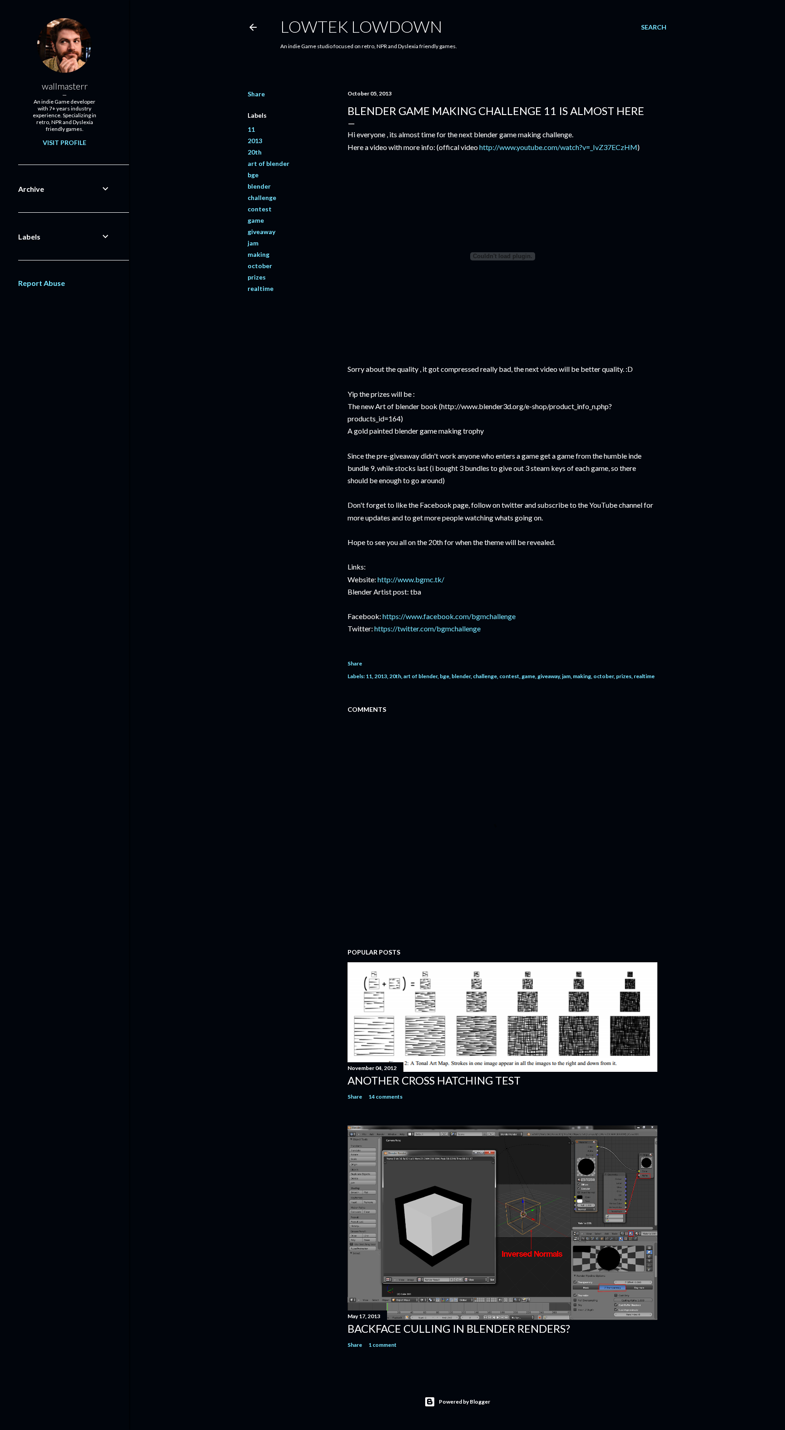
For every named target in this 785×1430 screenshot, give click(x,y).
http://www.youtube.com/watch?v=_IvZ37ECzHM (558, 147)
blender (259, 186)
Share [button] (256, 94)
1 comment (382, 1344)
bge (253, 175)
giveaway (261, 231)
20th (255, 152)
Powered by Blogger (464, 1401)
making (258, 254)
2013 (255, 141)
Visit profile (64, 142)
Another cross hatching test (434, 1080)
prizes (257, 277)
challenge (262, 197)
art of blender (268, 163)
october (260, 266)
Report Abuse (41, 283)
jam (253, 243)
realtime (260, 288)
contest (260, 209)
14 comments (385, 1096)
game (256, 220)
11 (251, 129)
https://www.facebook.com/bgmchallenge (449, 616)
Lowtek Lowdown (361, 26)
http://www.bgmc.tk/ (411, 579)
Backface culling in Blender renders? (459, 1328)
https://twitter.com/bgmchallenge (427, 628)
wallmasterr (65, 85)
